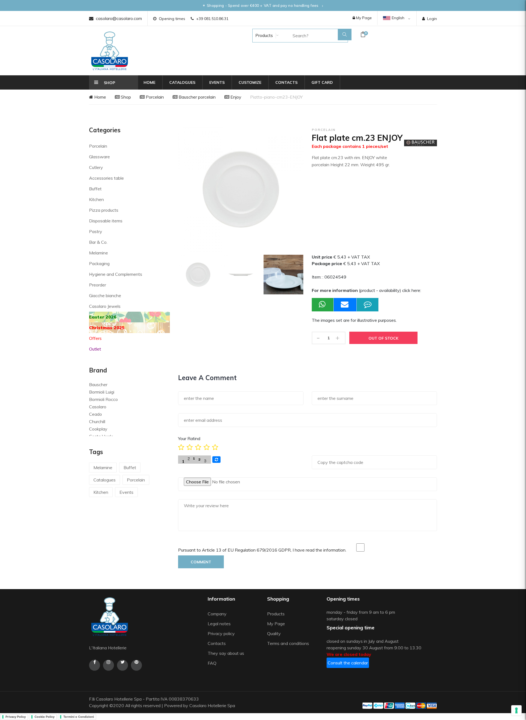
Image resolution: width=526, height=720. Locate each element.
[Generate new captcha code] (216, 459)
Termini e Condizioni (78, 717)
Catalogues (182, 82)
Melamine (98, 253)
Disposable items (105, 220)
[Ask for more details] (368, 304)
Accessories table (106, 178)
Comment (201, 562)
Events (217, 82)
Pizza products (103, 210)
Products (263, 35)
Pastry (95, 231)
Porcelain (154, 97)
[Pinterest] (136, 665)
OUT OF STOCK (383, 338)
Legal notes (219, 623)
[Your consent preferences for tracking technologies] (516, 710)
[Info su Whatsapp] (323, 304)
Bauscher (98, 384)
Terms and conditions (288, 643)
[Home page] (109, 50)
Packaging (99, 263)
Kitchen (96, 199)
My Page (363, 17)
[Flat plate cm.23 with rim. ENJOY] (198, 275)
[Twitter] (122, 665)
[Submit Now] (345, 304)
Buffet (95, 188)
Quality (274, 633)
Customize (250, 82)
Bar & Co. (98, 242)
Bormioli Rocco (103, 399)
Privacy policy (221, 633)
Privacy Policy (15, 717)
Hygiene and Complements (115, 274)
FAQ (212, 663)
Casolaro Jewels (105, 306)
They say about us (226, 653)
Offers (95, 338)
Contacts (286, 82)
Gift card (322, 82)
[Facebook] (94, 665)
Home (149, 82)
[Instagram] (108, 665)
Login (432, 18)
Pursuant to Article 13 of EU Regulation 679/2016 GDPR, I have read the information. (262, 550)
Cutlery (96, 167)
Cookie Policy (45, 717)
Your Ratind (189, 438)
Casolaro (97, 406)
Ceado (95, 414)
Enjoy (235, 97)
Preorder (97, 285)
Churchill (97, 421)
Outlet (95, 349)
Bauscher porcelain (197, 97)
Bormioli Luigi (101, 392)
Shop (125, 97)
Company (217, 613)
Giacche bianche (105, 295)
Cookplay (98, 429)
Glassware (99, 156)
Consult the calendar (348, 663)
